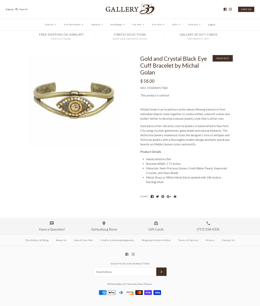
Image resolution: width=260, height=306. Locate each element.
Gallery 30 (120, 284)
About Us (61, 240)
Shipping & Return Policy (156, 240)
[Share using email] (175, 196)
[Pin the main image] (162, 196)
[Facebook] (225, 9)
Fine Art (194, 24)
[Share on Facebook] (152, 196)
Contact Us (228, 240)
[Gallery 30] (130, 6)
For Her (138, 24)
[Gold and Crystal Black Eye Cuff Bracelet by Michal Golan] (73, 57)
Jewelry (97, 24)
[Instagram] (230, 9)
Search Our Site (83, 240)
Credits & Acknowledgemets (117, 240)
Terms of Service (188, 240)
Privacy (210, 240)
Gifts (176, 24)
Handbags (118, 24)
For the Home (73, 24)
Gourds (51, 24)
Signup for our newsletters (130, 263)
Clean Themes (144, 284)
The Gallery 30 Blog (37, 240)
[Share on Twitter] (157, 196)
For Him (158, 24)
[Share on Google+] (169, 196)
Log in (211, 24)
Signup (10, 9)
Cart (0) (246, 9)
